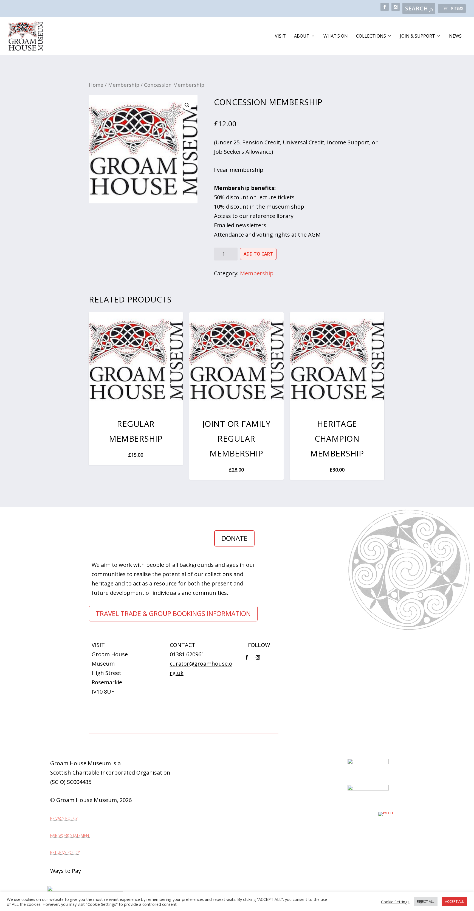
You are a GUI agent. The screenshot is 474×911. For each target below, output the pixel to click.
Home (96, 84)
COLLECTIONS (371, 36)
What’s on (335, 36)
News (455, 36)
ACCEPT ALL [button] (454, 901)
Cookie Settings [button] (395, 901)
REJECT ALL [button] (425, 901)
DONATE (234, 538)
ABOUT (301, 36)
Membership (123, 84)
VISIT (280, 36)
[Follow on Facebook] (246, 657)
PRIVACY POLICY (64, 818)
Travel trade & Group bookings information (173, 613)
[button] (187, 105)
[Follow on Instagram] (257, 657)
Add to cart (258, 254)
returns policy (65, 852)
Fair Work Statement (70, 835)
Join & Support (417, 36)
